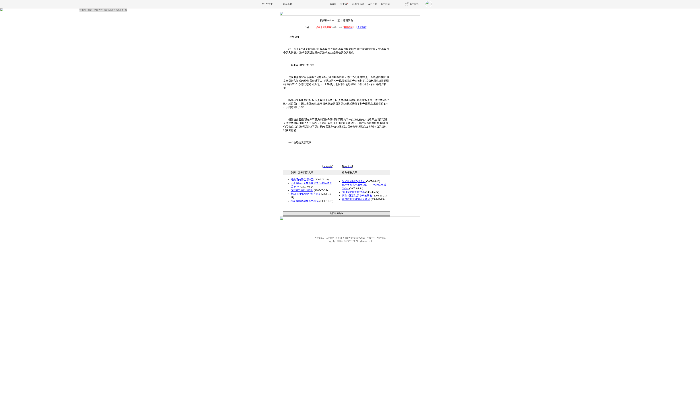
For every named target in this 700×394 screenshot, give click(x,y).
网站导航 (287, 4)
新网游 (333, 4)
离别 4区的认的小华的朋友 (306, 193)
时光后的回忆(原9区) (302, 179)
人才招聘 (330, 238)
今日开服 (372, 4)
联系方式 (360, 238)
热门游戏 (414, 4)
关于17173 (319, 238)
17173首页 (267, 4)
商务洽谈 (350, 238)
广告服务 (340, 238)
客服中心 (371, 238)
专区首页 (361, 27)
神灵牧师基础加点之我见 (305, 201)
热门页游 (385, 4)
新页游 (343, 4)
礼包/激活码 (358, 4)
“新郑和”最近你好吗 (302, 190)
